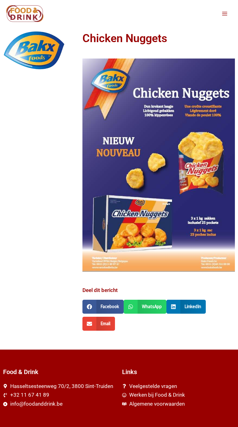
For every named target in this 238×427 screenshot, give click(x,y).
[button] (103, 307)
